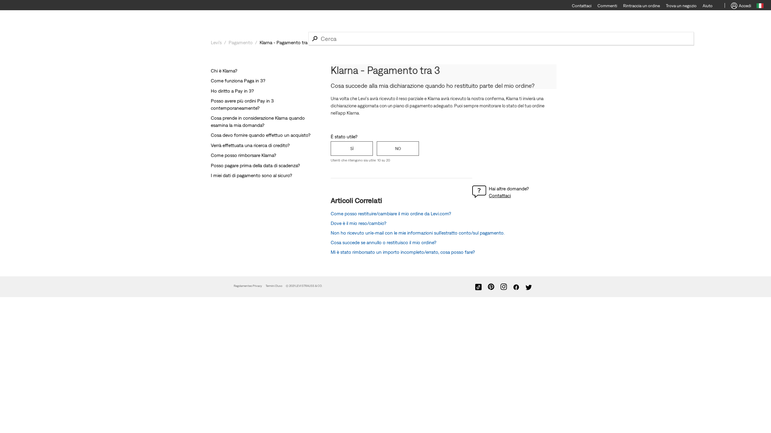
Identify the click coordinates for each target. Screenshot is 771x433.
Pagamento (241, 42)
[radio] (352, 148)
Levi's (216, 42)
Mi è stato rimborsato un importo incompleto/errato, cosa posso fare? (403, 252)
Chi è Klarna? (224, 70)
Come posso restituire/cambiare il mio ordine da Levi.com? (391, 213)
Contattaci (500, 195)
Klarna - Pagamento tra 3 (285, 42)
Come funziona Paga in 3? (238, 80)
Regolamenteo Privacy (248, 285)
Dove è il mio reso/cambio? (358, 223)
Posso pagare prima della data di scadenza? (255, 165)
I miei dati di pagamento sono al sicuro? (251, 175)
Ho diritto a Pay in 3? (232, 91)
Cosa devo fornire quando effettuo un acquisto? (261, 135)
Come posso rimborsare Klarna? (243, 155)
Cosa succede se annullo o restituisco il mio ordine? (383, 242)
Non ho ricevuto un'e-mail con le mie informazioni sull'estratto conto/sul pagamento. (417, 232)
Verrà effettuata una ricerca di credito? (250, 145)
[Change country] (760, 6)
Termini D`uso (274, 285)
